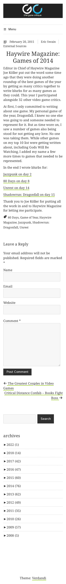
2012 (14, 502)
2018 (14, 453)
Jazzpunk (24, 222)
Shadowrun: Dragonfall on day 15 (29, 194)
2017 (14, 461)
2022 (13, 444)
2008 (13, 535)
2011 (14, 510)
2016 (14, 469)
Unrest (24, 227)
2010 (14, 519)
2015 (14, 477)
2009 (14, 527)
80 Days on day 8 (16, 181)
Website (9, 302)
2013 (14, 494)
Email (7, 286)
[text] (6, 42)
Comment (12, 321)
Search (46, 419)
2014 (14, 486)
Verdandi (39, 578)
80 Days (13, 217)
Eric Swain (48, 42)
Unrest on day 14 (16, 187)
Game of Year (29, 217)
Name (7, 270)
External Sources (14, 46)
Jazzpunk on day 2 (17, 174)
